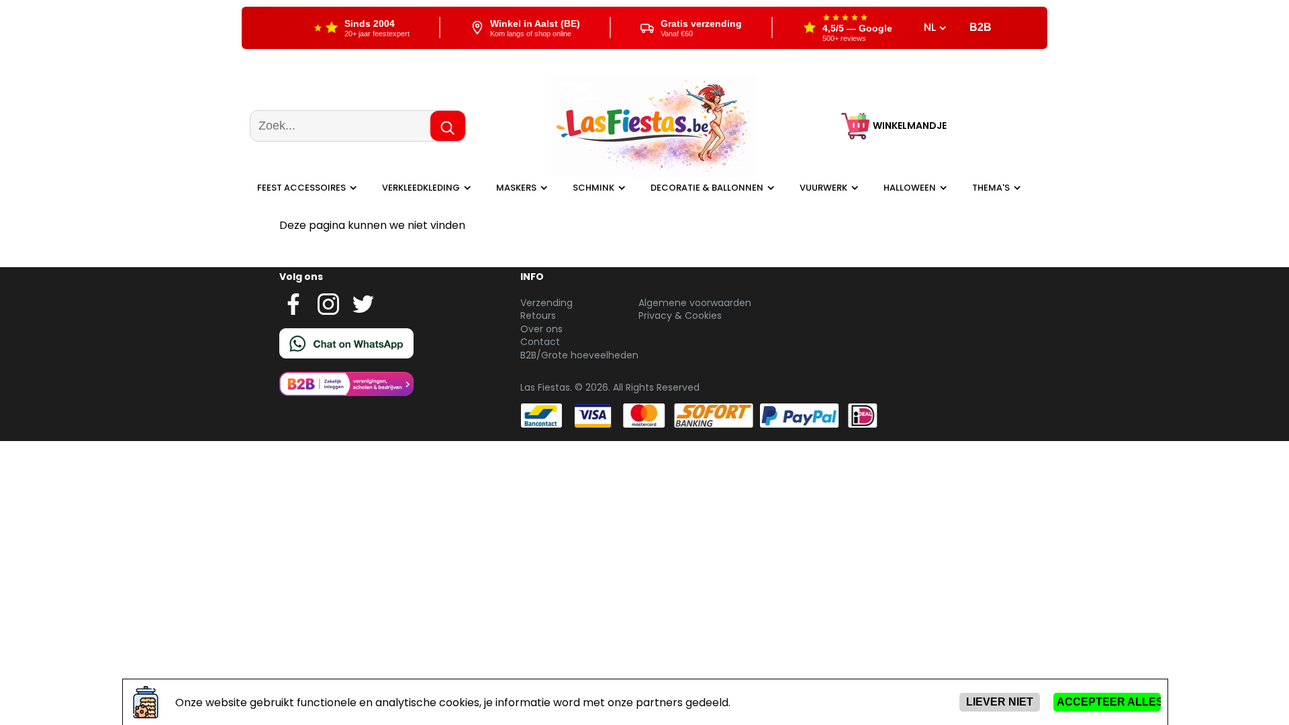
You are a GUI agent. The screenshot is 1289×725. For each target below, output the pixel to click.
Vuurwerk (823, 187)
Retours (538, 315)
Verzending (546, 302)
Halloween (910, 187)
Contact (540, 341)
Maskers (516, 187)
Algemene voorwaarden (694, 302)
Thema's (991, 187)
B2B (980, 27)
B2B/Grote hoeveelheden (579, 355)
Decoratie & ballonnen (707, 187)
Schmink (593, 187)
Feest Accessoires (301, 187)
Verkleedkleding (421, 187)
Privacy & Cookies (680, 315)
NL (931, 27)
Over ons (541, 329)
